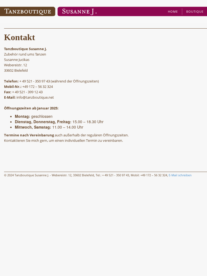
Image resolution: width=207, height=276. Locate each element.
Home (173, 11)
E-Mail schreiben (180, 175)
